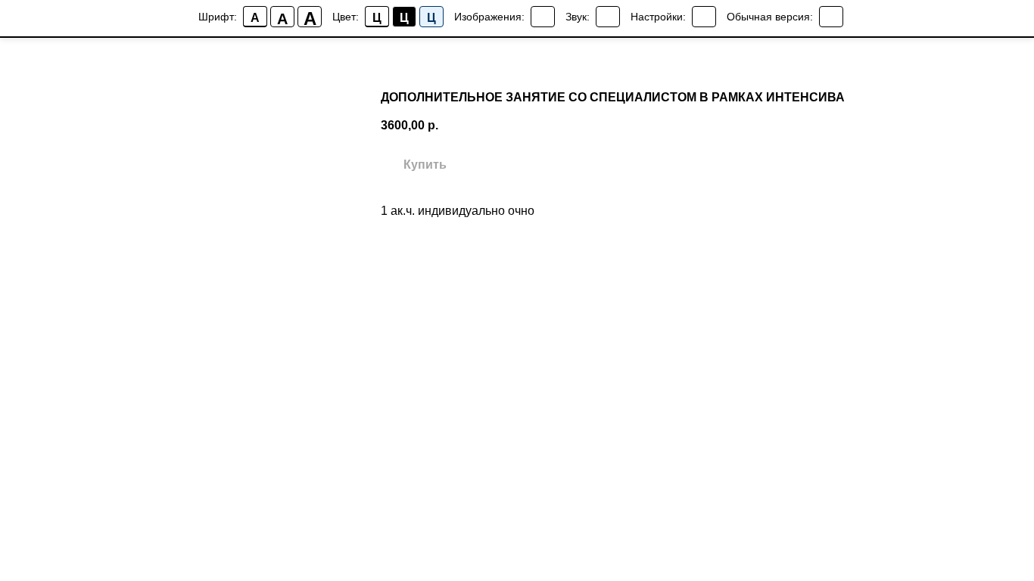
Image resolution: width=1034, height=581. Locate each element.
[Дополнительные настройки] (704, 16)
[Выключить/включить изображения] (543, 16)
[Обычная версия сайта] (831, 16)
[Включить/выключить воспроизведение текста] (608, 16)
